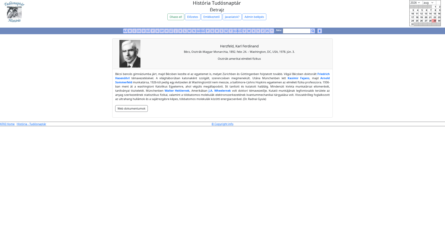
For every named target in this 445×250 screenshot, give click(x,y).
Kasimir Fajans (298, 78)
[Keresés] (312, 31)
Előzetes (192, 17)
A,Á (125, 30)
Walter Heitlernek (177, 91)
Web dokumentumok (131, 108)
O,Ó (199, 30)
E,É (148, 30)
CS (138, 30)
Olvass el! (176, 17)
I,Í (171, 30)
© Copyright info (222, 124)
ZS (267, 30)
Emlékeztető (211, 17)
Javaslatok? (232, 17)
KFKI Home (7, 124)
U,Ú (235, 30)
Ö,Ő (203, 30)
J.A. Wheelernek (220, 91)
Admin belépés (254, 17)
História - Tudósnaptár (31, 124)
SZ (226, 30)
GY (162, 30)
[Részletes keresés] (319, 31)
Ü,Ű (240, 30)
